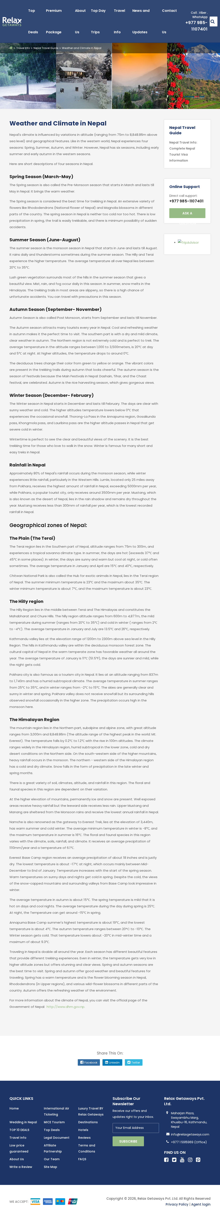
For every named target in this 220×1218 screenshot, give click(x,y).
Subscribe (128, 1141)
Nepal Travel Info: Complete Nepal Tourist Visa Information (183, 151)
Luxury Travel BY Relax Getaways (91, 1111)
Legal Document (56, 1137)
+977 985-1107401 (186, 201)
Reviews (84, 1137)
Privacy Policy (177, 1204)
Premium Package (54, 21)
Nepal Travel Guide (46, 48)
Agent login (201, 1204)
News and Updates (141, 21)
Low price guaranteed (18, 1148)
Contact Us (169, 21)
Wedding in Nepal (23, 1122)
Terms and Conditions (86, 1148)
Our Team (52, 1159)
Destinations (88, 1122)
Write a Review (20, 1167)
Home (14, 1108)
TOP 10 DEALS (19, 1130)
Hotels (83, 1130)
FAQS (82, 1159)
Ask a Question (187, 214)
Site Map (50, 1167)
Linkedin (114, 1062)
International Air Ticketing (56, 1111)
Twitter (135, 1062)
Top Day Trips (98, 21)
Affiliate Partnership (53, 1148)
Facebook (90, 1062)
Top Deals (33, 21)
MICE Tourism (54, 1122)
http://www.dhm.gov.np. (66, 1006)
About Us (80, 21)
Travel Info (119, 21)
